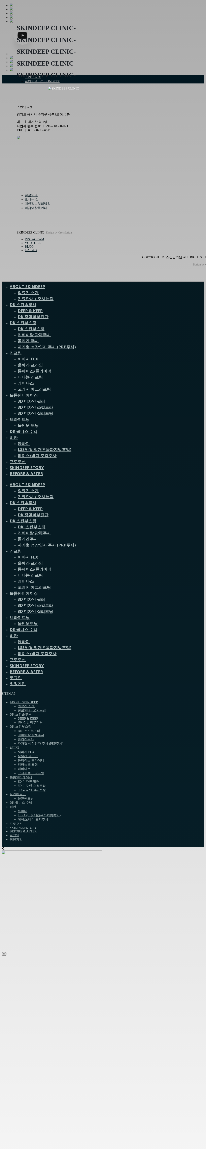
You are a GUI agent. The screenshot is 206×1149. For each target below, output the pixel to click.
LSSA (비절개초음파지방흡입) (44, 449)
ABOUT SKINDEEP (27, 286)
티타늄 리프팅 (30, 377)
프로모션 (18, 461)
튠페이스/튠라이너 (35, 371)
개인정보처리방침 (37, 203)
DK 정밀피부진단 (33, 316)
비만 (14, 437)
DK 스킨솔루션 (23, 304)
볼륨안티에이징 (24, 395)
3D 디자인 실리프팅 (35, 413)
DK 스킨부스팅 (23, 322)
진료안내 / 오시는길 (36, 298)
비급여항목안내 (36, 208)
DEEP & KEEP (30, 310)
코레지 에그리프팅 (34, 389)
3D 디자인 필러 (31, 401)
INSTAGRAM (34, 239)
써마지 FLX (28, 359)
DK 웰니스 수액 (23, 431)
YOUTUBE (33, 243)
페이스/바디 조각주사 (37, 455)
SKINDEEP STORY (27, 467)
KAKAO (31, 250)
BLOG (29, 246)
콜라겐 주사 (28, 341)
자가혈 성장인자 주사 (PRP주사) (47, 347)
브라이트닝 (20, 419)
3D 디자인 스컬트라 (35, 407)
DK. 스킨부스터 (31, 527)
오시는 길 (31, 199)
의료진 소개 (28, 292)
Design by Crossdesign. (59, 232)
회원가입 (18, 683)
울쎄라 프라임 (30, 365)
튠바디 (24, 443)
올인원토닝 (28, 623)
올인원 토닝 (28, 425)
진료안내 (31, 195)
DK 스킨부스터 (31, 328)
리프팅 (16, 353)
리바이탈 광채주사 (34, 334)
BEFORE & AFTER (26, 473)
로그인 (16, 677)
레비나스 (26, 383)
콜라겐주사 (28, 539)
